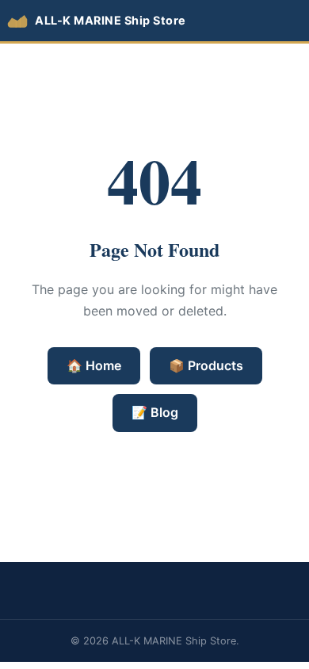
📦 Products (206, 365)
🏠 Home (94, 365)
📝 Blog (155, 412)
